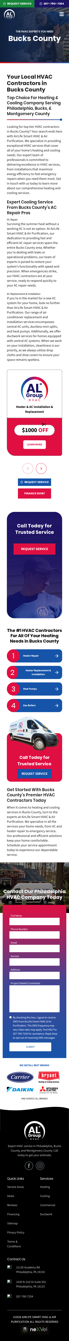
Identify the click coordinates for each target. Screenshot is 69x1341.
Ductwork (46, 1214)
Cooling (45, 1196)
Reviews (12, 1205)
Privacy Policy (15, 1232)
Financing (13, 1214)
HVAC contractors (47, 126)
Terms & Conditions (14, 1244)
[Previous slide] (27, 468)
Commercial (47, 1205)
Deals (10, 1196)
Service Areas (15, 1187)
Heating (45, 1187)
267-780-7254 (20, 1034)
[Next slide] (41, 468)
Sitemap (12, 1223)
